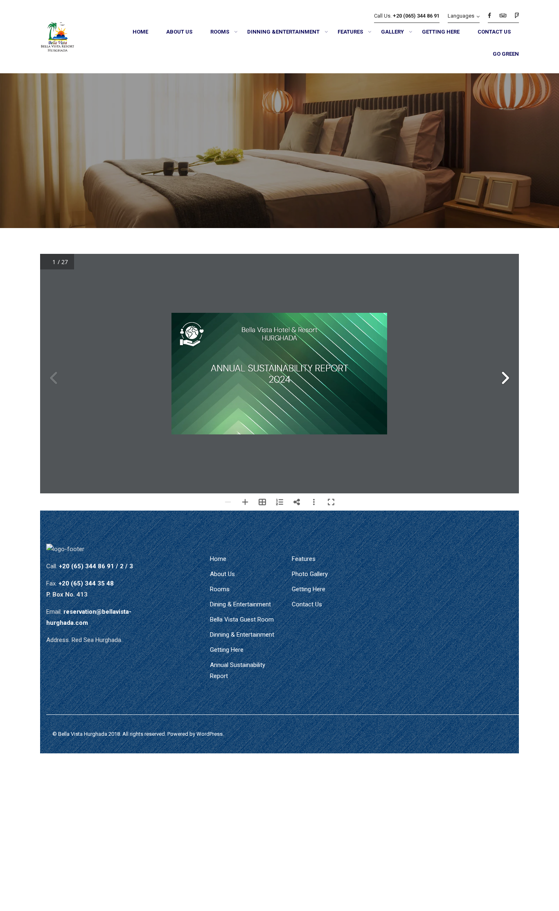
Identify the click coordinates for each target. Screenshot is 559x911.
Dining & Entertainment (240, 604)
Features (304, 559)
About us (222, 574)
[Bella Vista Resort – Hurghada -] (67, 39)
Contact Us (307, 604)
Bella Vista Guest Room (242, 619)
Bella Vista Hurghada (82, 734)
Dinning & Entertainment (242, 634)
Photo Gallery (310, 574)
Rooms (220, 589)
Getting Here (226, 649)
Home (218, 559)
